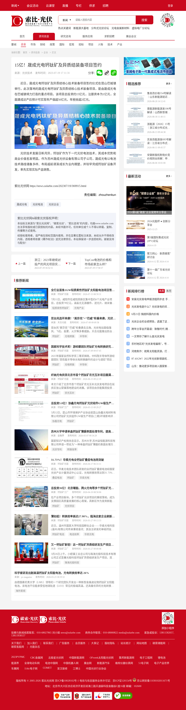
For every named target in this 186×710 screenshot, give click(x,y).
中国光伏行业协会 (96, 668)
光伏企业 (54, 204)
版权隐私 (110, 643)
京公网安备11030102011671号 (153, 680)
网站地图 (142, 643)
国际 (61, 44)
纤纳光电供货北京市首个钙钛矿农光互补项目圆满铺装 (83, 374)
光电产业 (79, 308)
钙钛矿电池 (58, 534)
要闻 (13, 44)
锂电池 (161, 657)
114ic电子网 (30, 668)
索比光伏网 (48, 680)
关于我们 (16, 643)
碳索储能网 (159, 643)
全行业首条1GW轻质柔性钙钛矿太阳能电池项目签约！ (83, 290)
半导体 (83, 336)
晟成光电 (22, 204)
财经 (42, 44)
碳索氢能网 (17, 646)
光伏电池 (38, 204)
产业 (119, 44)
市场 (33, 44)
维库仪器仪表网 (124, 663)
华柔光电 (84, 477)
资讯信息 (35, 52)
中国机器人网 (70, 663)
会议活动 (32, 5)
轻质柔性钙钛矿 (60, 308)
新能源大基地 (81, 28)
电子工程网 (146, 657)
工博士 (76, 668)
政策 (52, 44)
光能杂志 (35, 646)
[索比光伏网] (31, 21)
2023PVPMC (18, 657)
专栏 (79, 5)
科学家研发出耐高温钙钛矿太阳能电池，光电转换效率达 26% (52, 572)
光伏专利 (57, 449)
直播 (65, 5)
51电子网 (143, 663)
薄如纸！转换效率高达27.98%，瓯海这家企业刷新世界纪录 (83, 516)
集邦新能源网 (126, 657)
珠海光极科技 (72, 562)
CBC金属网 (36, 657)
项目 (90, 44)
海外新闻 (20, 590)
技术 (110, 44)
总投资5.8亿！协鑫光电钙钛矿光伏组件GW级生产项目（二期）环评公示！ (83, 403)
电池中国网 (51, 663)
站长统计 (126, 643)
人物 (100, 44)
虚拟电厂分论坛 (141, 28)
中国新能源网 (76, 657)
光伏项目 (69, 506)
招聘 (105, 5)
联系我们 (48, 643)
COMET (47, 667)
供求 (92, 5)
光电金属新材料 (120, 28)
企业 (23, 44)
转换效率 (72, 449)
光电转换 (69, 336)
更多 (168, 83)
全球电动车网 (32, 663)
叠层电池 (57, 477)
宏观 (71, 44)
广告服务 (64, 643)
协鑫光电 (57, 421)
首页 (25, 52)
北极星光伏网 (56, 657)
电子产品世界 (161, 663)
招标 (81, 44)
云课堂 (50, 5)
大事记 (95, 643)
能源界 (15, 663)
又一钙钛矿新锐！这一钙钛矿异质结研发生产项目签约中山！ (83, 544)
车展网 (15, 668)
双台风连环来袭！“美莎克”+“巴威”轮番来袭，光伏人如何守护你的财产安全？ (83, 318)
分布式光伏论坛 (100, 28)
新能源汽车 (103, 663)
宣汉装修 (62, 668)
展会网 (88, 663)
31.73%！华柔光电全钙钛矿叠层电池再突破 (77, 459)
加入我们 (32, 643)
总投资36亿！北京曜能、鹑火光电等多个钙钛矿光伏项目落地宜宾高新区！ (83, 488)
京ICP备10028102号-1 (67, 680)
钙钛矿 (55, 336)
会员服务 (80, 643)
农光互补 (69, 392)
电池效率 (74, 534)
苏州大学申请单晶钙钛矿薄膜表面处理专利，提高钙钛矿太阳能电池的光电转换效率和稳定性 (83, 431)
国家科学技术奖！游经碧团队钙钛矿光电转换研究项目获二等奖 (83, 346)
